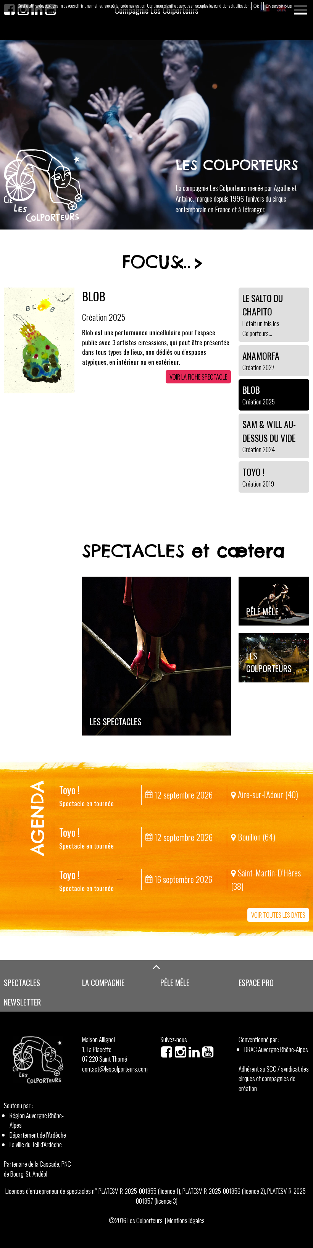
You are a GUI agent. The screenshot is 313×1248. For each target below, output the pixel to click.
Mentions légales (186, 1220)
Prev (179, 263)
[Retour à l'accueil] (43, 185)
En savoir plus (279, 6)
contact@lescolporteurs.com (115, 1068)
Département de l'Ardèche (38, 1135)
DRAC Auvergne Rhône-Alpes (276, 1049)
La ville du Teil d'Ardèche (36, 1144)
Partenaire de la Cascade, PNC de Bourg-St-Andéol (37, 1168)
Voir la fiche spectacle (198, 386)
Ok (256, 6)
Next (199, 263)
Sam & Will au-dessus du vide (152, 296)
